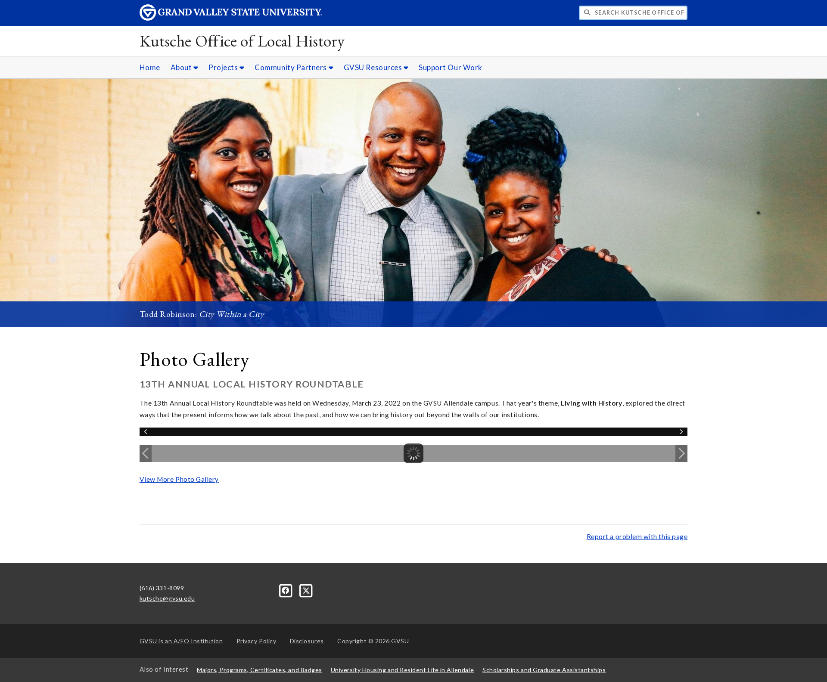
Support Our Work (450, 67)
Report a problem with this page (637, 536)
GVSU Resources (374, 67)
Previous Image (146, 453)
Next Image (681, 453)
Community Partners (291, 67)
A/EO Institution (181, 641)
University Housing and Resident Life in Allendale (402, 669)
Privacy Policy (256, 641)
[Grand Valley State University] (231, 18)
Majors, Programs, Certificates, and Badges (259, 669)
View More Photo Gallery (179, 479)
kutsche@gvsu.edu (167, 598)
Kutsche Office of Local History (242, 40)
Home (150, 67)
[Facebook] (287, 589)
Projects (223, 67)
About (182, 67)
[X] (306, 589)
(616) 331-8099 (162, 588)
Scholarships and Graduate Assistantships (544, 669)
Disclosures (307, 641)
